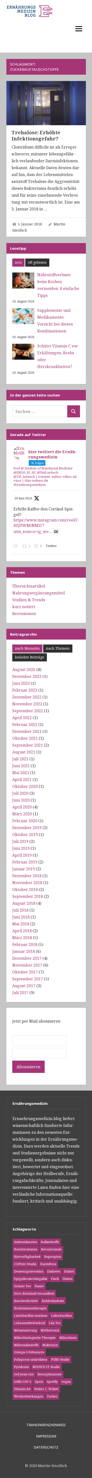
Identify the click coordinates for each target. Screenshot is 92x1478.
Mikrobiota (68, 1337)
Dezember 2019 (26, 827)
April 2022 (22, 717)
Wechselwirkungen (28, 1396)
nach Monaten (27, 648)
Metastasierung (25, 1330)
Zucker (52, 1396)
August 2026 (23, 669)
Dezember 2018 (26, 875)
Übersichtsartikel (28, 586)
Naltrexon (50, 1345)
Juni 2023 (21, 683)
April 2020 (22, 807)
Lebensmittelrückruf (29, 1323)
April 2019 (22, 855)
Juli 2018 (20, 910)
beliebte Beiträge (29, 657)
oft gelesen (37, 262)
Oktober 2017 (25, 972)
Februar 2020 (24, 820)
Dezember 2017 (26, 958)
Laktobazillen (61, 1315)
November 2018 (27, 882)
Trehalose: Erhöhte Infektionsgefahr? (36, 135)
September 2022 (27, 710)
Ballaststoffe (50, 1242)
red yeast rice (24, 1374)
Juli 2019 (20, 841)
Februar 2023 (24, 690)
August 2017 (23, 985)
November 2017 (27, 965)
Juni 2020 (21, 800)
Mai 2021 (20, 772)
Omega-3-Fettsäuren (29, 1352)
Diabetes (53, 1271)
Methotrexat (50, 1330)
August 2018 (23, 903)
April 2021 (22, 779)
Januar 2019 (23, 869)
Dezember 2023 (26, 676)
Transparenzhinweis (46, 1425)
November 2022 (27, 704)
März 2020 (22, 814)
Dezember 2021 (26, 731)
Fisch (55, 1278)
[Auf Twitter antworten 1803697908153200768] (16, 546)
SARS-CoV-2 (22, 1381)
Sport (39, 1381)
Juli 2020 (20, 793)
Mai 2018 (20, 924)
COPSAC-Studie (25, 1264)
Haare (39, 1286)
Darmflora (48, 1264)
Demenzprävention (28, 1271)
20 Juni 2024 (23, 498)
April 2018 (22, 930)
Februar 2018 (24, 944)
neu (18, 262)
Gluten (67, 1278)
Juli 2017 (20, 992)
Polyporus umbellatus (30, 1359)
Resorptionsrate (50, 1374)
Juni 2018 (21, 917)
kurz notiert (23, 606)
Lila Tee (55, 1323)
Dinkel (69, 1271)
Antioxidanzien (25, 1242)
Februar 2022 (24, 724)
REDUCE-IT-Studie (46, 1367)
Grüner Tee (22, 1286)
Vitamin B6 (22, 1389)
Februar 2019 (24, 862)
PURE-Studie (60, 1359)
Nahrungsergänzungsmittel (38, 593)
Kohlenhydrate (53, 1301)
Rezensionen (24, 613)
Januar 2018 (23, 951)
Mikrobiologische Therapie (35, 1337)
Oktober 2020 (25, 786)
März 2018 (22, 937)
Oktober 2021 (25, 738)
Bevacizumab (51, 1249)
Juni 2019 (21, 848)
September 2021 (27, 745)
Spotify (52, 1381)
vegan (66, 1381)
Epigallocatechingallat (30, 1278)
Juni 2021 (21, 765)
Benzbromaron (25, 1249)
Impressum (46, 1436)
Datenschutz (46, 1447)
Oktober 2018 (25, 889)
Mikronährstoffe (26, 1345)
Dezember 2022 (26, 697)
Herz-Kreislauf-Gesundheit (34, 1293)
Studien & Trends (28, 599)
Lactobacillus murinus (30, 1315)
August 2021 (23, 752)
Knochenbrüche (26, 1301)
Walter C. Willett (46, 1389)
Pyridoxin (21, 1367)
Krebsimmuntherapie (30, 1308)
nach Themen (58, 648)
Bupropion (52, 1256)
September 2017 (27, 979)
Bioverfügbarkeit (27, 1256)
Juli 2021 (20, 759)
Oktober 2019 (25, 834)
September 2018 (27, 896)
